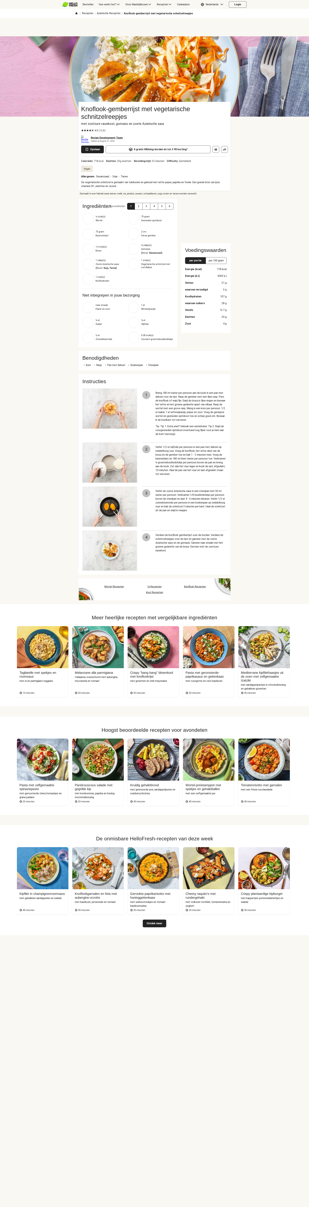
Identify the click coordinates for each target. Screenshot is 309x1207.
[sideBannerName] (206, 219)
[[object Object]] (215, 149)
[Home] (76, 13)
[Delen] (224, 149)
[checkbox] (82, 130)
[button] (212, 4)
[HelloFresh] (69, 4)
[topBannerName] (154, 27)
